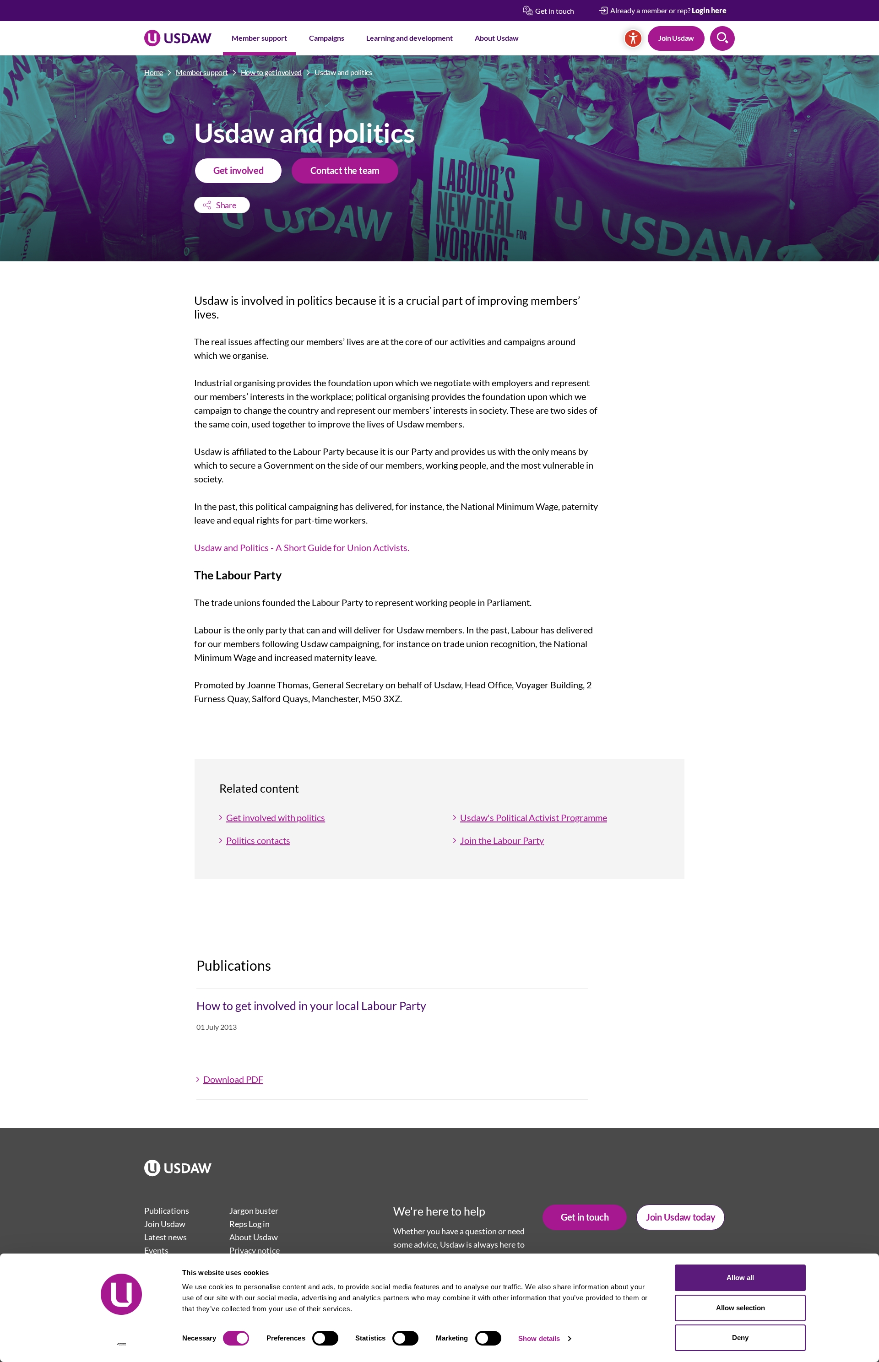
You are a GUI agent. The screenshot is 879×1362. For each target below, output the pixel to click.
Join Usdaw (676, 37)
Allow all (740, 1277)
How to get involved (271, 72)
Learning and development (409, 37)
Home (153, 72)
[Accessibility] (633, 38)
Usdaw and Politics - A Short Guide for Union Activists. (301, 547)
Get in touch (584, 1216)
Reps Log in (249, 1224)
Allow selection (740, 1308)
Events (156, 1250)
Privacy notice (254, 1250)
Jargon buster (253, 1210)
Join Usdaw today (680, 1216)
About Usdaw (497, 37)
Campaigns (326, 37)
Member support (259, 37)
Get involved (238, 170)
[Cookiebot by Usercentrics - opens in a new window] (121, 1344)
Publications (166, 1210)
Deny (740, 1337)
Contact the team (344, 170)
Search (722, 38)
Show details (539, 1338)
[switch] (325, 1338)
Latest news (165, 1237)
